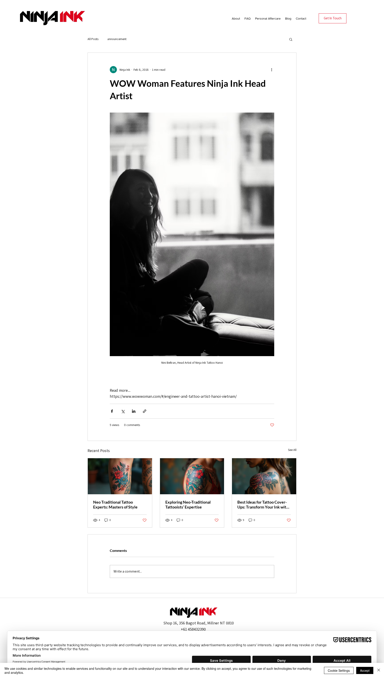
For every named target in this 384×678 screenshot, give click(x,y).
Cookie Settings (339, 670)
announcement (116, 39)
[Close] (378, 670)
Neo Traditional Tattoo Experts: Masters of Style (115, 504)
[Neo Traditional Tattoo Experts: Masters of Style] (120, 476)
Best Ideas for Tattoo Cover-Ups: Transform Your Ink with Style (262, 504)
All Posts (93, 39)
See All (292, 450)
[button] (291, 39)
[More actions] (271, 69)
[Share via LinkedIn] (134, 411)
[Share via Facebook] (112, 411)
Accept (365, 670)
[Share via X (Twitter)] (123, 411)
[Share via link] (144, 411)
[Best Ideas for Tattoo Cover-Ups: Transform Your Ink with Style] (264, 476)
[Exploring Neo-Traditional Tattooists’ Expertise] (192, 476)
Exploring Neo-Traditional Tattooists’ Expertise (188, 504)
